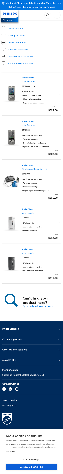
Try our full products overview (37, 306)
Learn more (10, 451)
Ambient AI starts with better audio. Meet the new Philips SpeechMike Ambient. (33, 5)
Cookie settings (31, 459)
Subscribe (7, 375)
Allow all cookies (31, 467)
